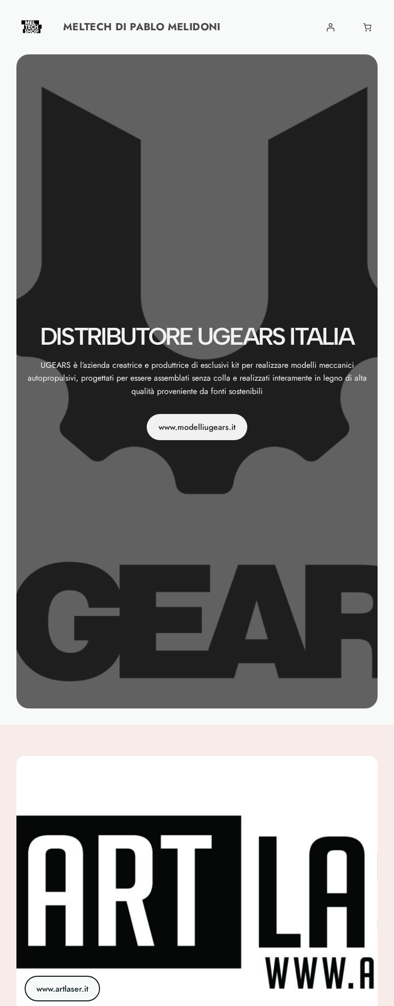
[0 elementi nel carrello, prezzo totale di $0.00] (367, 27)
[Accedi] (330, 27)
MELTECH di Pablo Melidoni (142, 26)
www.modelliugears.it (197, 427)
